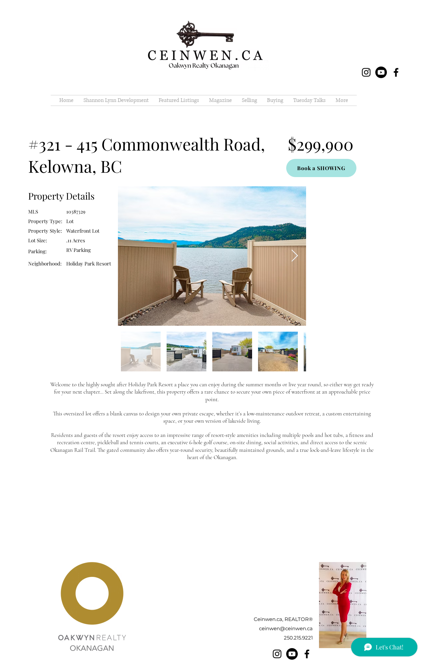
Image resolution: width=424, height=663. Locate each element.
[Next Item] (294, 256)
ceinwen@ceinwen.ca (286, 628)
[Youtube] (381, 72)
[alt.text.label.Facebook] (396, 72)
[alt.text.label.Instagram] (366, 72)
